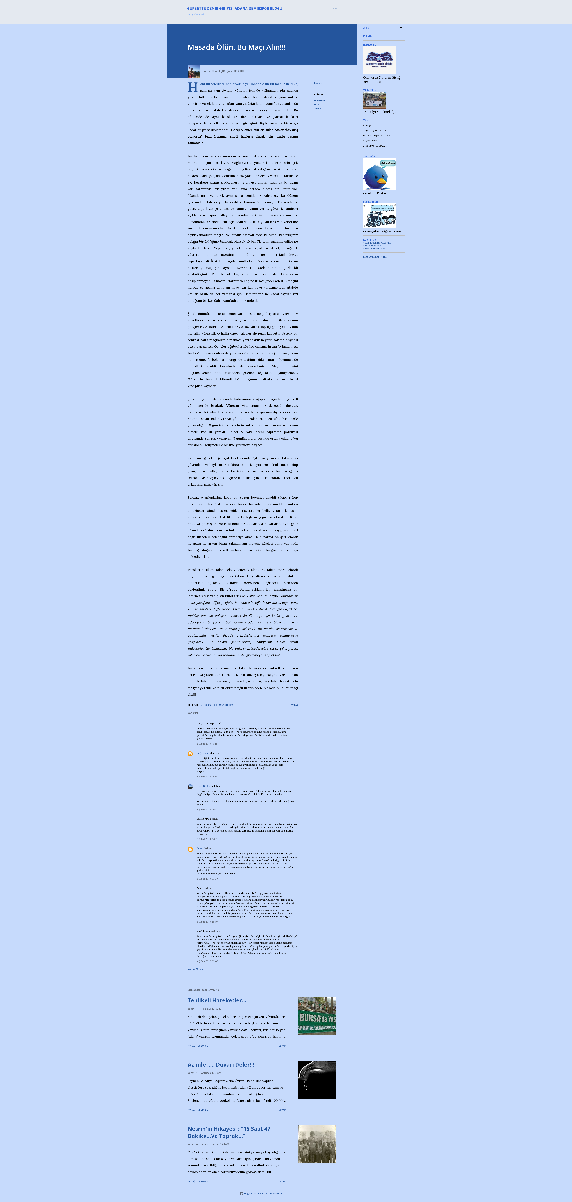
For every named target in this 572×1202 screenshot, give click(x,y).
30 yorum (203, 1045)
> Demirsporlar (372, 245)
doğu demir (203, 752)
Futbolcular (319, 100)
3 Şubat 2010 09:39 (207, 878)
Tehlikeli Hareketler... (217, 1000)
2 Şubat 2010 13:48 (207, 743)
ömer (200, 848)
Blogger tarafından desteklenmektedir (264, 1193)
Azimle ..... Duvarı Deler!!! (221, 1064)
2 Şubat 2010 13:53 (207, 776)
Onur (316, 104)
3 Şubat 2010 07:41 (207, 838)
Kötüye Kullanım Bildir (376, 256)
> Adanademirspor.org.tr (377, 242)
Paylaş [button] (318, 83)
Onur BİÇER (203, 785)
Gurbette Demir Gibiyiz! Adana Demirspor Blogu (234, 8)
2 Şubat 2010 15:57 (207, 809)
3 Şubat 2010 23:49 (207, 921)
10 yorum (203, 1181)
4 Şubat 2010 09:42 (207, 961)
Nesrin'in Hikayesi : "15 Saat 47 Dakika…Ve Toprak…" (229, 1132)
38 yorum (203, 1109)
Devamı (283, 1045)
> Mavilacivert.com (374, 248)
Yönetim (318, 108)
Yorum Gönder (196, 969)
